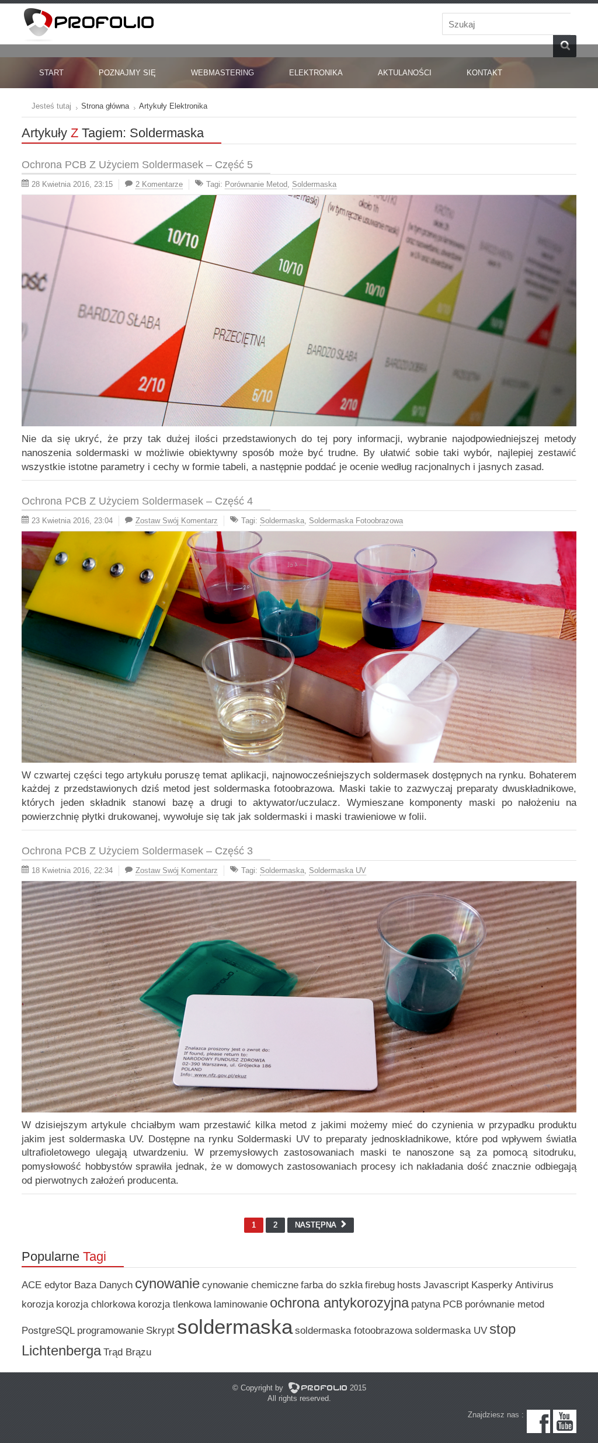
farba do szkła (332, 1285)
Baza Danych (103, 1285)
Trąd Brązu (127, 1352)
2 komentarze (159, 184)
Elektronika (316, 72)
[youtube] (564, 1430)
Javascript (446, 1285)
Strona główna (105, 106)
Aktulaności (405, 72)
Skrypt (160, 1330)
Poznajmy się (127, 72)
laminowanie (240, 1304)
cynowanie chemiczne (250, 1285)
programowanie (110, 1330)
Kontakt (484, 72)
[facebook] (538, 1430)
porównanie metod (256, 184)
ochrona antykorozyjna (339, 1302)
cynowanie (167, 1283)
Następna (318, 1225)
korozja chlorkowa (95, 1304)
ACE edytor (47, 1285)
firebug (380, 1285)
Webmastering (222, 72)
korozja (38, 1304)
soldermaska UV (337, 870)
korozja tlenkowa (174, 1304)
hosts (409, 1285)
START (51, 72)
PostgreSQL (48, 1330)
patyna (425, 1304)
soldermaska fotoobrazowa (356, 520)
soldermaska (314, 184)
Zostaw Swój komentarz (176, 520)
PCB (453, 1304)
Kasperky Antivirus (512, 1285)
